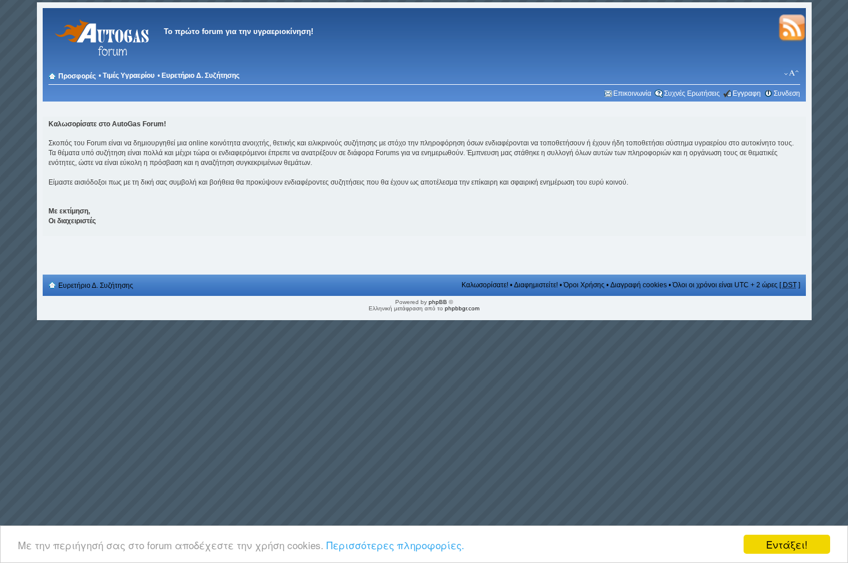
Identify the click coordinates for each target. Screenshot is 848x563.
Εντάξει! (787, 544)
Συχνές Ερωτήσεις (692, 93)
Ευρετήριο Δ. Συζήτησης (200, 76)
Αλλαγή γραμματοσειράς (791, 73)
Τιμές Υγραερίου (129, 76)
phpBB (438, 302)
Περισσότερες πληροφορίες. (395, 545)
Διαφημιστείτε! (536, 285)
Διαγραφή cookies (638, 285)
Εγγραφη (747, 93)
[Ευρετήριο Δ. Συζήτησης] (100, 63)
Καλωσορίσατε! (484, 285)
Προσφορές (77, 76)
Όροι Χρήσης (584, 285)
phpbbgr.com (462, 308)
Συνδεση (787, 93)
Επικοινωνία (632, 93)
